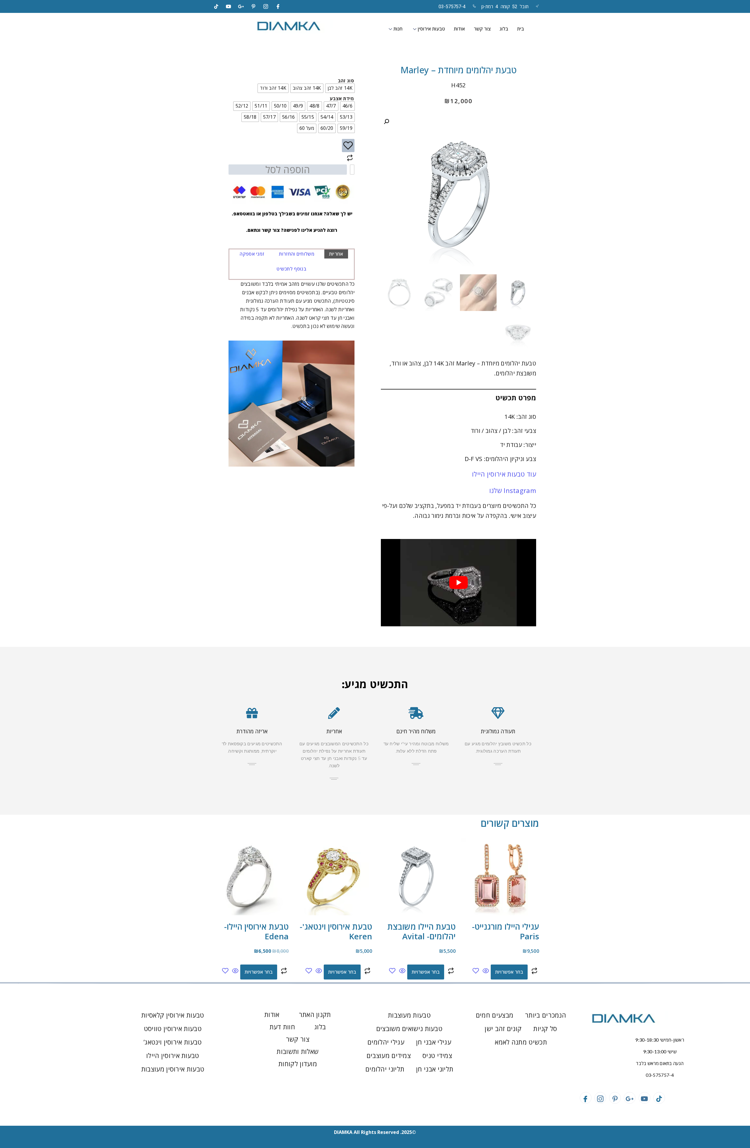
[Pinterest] (253, 6)
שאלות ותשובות (297, 1051)
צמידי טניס (437, 1055)
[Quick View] (485, 971)
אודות (459, 29)
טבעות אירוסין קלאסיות (172, 1015)
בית (520, 29)
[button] (386, 121)
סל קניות (545, 1028)
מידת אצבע (342, 98)
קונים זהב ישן (503, 1028)
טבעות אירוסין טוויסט (173, 1028)
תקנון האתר (315, 1014)
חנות (398, 29)
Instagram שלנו (512, 490)
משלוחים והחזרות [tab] (296, 254)
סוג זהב (346, 80)
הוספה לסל (287, 169)
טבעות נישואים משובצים (409, 1028)
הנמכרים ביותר (545, 1015)
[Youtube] (644, 1098)
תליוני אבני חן (434, 1068)
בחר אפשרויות (509, 972)
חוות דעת (282, 1026)
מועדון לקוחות (297, 1063)
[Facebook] (278, 6)
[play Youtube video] (458, 582)
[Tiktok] (216, 6)
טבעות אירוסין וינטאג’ (173, 1042)
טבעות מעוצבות (409, 1015)
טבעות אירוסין (431, 29)
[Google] (241, 6)
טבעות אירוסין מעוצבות (172, 1068)
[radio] (339, 88)
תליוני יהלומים (384, 1068)
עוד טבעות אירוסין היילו (504, 474)
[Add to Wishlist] (348, 145)
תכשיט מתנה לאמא (521, 1042)
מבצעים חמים (494, 1015)
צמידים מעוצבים (389, 1055)
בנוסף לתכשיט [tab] (291, 269)
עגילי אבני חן (433, 1042)
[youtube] (228, 6)
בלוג (504, 29)
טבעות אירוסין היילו (172, 1055)
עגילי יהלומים (385, 1042)
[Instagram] (265, 6)
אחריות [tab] (336, 254)
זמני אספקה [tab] (252, 254)
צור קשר (482, 29)
